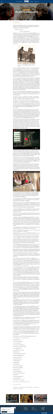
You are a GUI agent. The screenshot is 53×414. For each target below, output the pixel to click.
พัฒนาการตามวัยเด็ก (36, 387)
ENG (38, 1)
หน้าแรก (17, 1)
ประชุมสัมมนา (25, 407)
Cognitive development (23, 387)
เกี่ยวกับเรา (20, 1)
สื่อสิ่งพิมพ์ (31, 1)
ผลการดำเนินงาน (26, 408)
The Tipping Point (24, 401)
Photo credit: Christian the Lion (17, 23)
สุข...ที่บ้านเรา (15, 388)
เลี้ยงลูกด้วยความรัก (20, 388)
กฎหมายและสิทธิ (43, 407)
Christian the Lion (15, 387)
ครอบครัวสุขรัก (24, 9)
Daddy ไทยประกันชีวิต (29, 387)
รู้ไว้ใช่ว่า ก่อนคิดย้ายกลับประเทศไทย (40, 401)
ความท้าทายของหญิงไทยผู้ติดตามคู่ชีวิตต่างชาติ (12, 401)
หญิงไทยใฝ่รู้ (28, 9)
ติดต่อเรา (36, 1)
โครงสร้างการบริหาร (34, 408)
